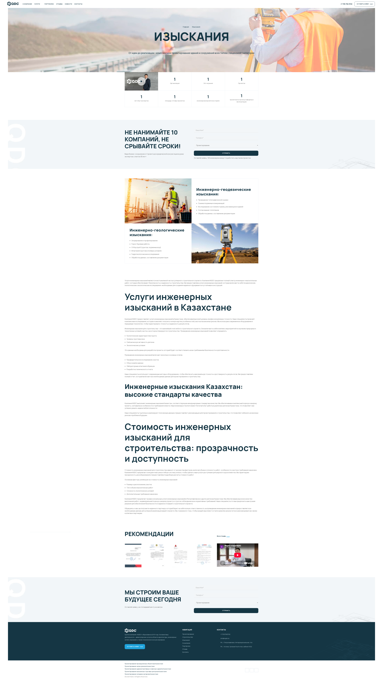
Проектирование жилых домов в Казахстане (140, 666)
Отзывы (184, 649)
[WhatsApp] (95, 4)
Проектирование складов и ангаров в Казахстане (141, 674)
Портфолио (186, 646)
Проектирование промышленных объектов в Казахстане (144, 664)
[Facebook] (87, 4)
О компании (186, 643)
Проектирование (188, 634)
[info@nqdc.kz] (219, 638)
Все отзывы (223, 536)
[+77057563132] (219, 634)
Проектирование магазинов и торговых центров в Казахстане (146, 671)
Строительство (187, 637)
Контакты (185, 652)
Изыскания (186, 640)
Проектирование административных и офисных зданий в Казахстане (148, 669)
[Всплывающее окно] (141, 81)
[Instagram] (91, 4)
